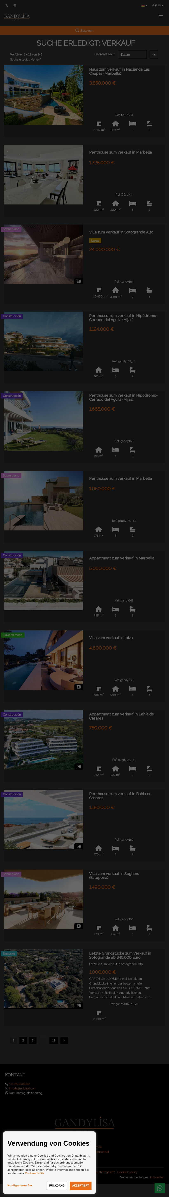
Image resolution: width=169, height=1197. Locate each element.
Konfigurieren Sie (19, 1185)
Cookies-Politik (34, 1173)
